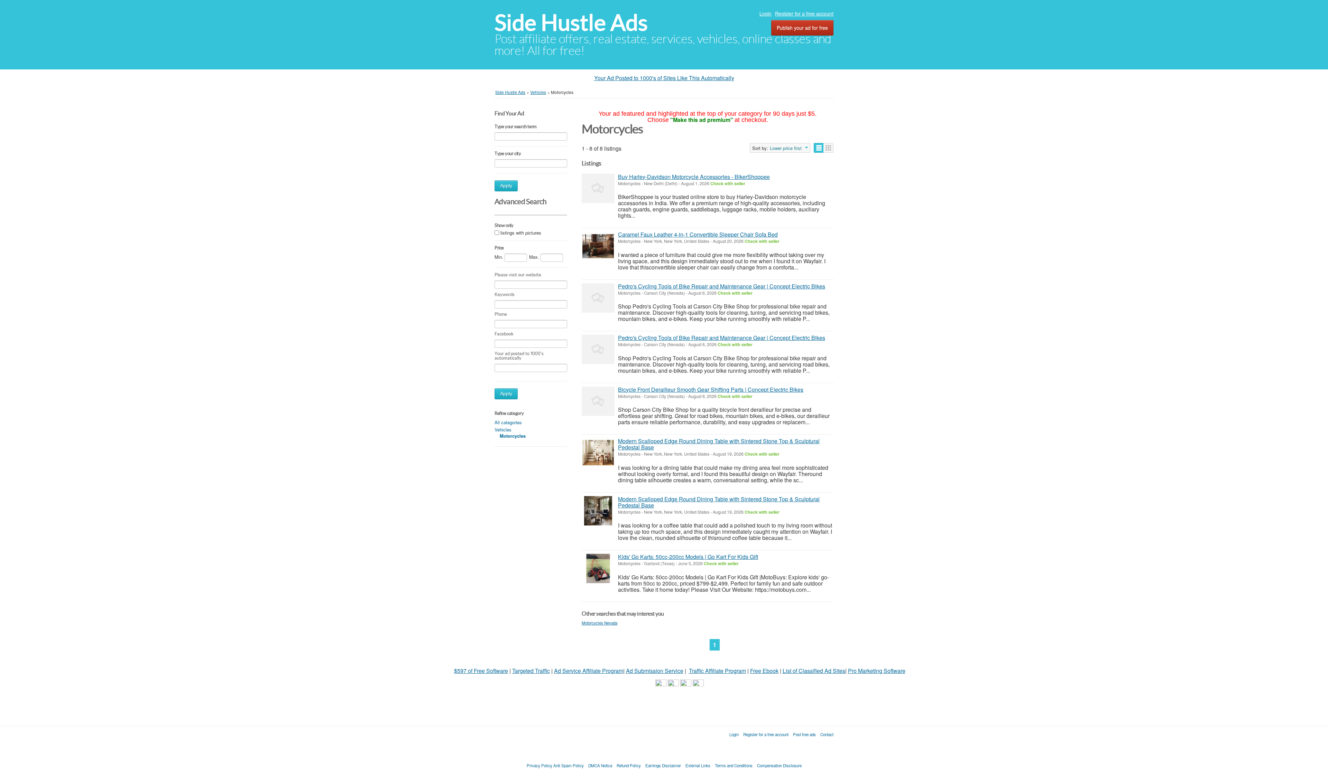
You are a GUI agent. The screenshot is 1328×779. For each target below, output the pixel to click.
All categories (508, 422)
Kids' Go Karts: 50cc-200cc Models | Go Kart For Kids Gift (688, 557)
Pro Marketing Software (876, 671)
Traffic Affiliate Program (717, 671)
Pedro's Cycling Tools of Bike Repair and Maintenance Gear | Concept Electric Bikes (721, 286)
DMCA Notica (600, 765)
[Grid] (828, 148)
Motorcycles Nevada (599, 623)
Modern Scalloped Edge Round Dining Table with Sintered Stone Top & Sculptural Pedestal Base (719, 444)
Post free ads (804, 734)
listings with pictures (520, 232)
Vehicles (503, 429)
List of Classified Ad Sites (814, 671)
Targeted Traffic (531, 671)
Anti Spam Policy (568, 765)
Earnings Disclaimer (663, 765)
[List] (819, 148)
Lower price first (786, 148)
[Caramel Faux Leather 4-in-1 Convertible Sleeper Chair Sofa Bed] (598, 246)
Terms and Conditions (734, 765)
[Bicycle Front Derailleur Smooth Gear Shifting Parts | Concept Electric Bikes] (598, 401)
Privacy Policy (539, 765)
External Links (697, 765)
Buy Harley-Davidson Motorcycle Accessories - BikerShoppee (694, 177)
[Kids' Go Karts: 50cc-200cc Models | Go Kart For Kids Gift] (598, 568)
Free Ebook (764, 671)
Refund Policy (629, 765)
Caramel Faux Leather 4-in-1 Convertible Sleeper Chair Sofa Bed (698, 234)
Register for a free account (804, 13)
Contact (826, 734)
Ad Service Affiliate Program (588, 671)
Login (765, 13)
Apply (506, 185)
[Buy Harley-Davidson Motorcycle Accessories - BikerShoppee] (598, 188)
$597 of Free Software (481, 671)
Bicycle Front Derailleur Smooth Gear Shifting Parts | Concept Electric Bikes (710, 389)
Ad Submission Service (654, 671)
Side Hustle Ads (571, 22)
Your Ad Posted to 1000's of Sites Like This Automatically (664, 78)
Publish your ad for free (802, 27)
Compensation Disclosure (779, 765)
